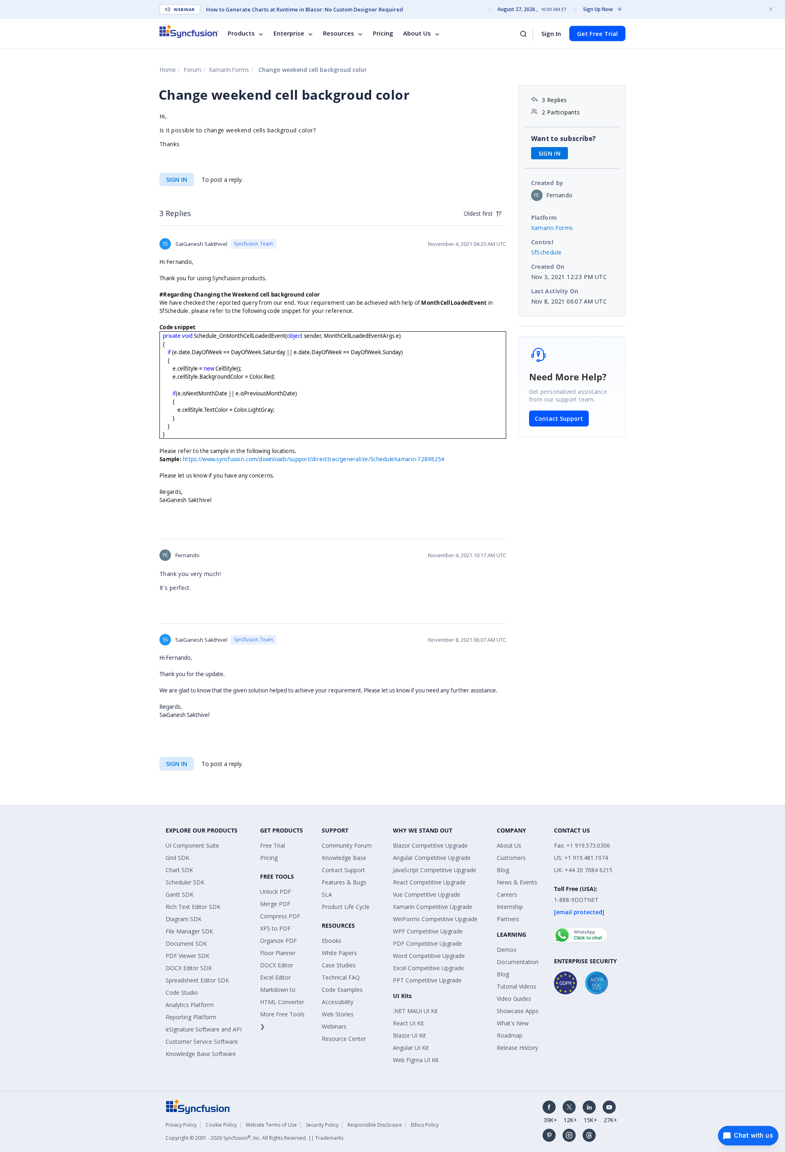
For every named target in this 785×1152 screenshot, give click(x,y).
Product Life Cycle (346, 907)
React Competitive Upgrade (429, 882)
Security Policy (322, 1124)
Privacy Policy (181, 1124)
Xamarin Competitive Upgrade (432, 907)
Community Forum (347, 845)
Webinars (334, 1026)
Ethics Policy (425, 1124)
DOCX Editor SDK (189, 968)
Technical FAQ (341, 977)
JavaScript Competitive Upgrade (434, 870)
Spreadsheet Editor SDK (197, 980)
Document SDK (186, 943)
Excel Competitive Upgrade (428, 968)
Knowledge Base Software (201, 1054)
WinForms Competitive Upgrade (435, 919)
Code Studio (182, 992)
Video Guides (514, 998)
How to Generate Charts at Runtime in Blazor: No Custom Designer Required (304, 9)
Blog (503, 870)
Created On (548, 266)
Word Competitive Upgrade (429, 956)
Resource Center (344, 1039)
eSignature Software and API (204, 1029)
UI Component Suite (192, 845)
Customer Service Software (202, 1041)
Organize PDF (278, 940)
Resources (338, 33)
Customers (511, 858)
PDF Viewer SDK (187, 956)
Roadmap (510, 1035)
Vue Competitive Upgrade (426, 894)
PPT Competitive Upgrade (427, 980)
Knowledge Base (344, 858)
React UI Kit (408, 1023)
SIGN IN (176, 179)
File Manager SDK (189, 931)
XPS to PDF (275, 928)
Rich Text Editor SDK (193, 907)
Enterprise (289, 33)
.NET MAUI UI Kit (415, 1011)
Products (241, 33)
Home (167, 70)
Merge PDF (275, 904)
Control (542, 242)
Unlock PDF (275, 891)
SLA (327, 894)
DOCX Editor (276, 965)
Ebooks (331, 940)
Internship (510, 907)
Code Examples (342, 989)
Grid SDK (177, 858)
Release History (517, 1048)
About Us (417, 33)
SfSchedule (546, 252)
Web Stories (338, 1014)
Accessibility (337, 1002)
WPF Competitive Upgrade (428, 931)
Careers (507, 894)
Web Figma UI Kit (416, 1060)
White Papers (339, 953)
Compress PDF (280, 916)
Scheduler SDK (185, 882)
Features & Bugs (344, 882)
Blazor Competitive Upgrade (430, 845)
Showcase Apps (517, 1011)
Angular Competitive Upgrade (432, 858)
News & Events (517, 882)
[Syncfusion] (198, 1106)
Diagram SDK (184, 919)
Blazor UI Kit (409, 1035)
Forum (192, 70)
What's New (513, 1023)
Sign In (551, 33)
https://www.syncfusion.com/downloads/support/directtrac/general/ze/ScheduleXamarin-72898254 (313, 459)
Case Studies (339, 965)
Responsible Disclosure (375, 1124)
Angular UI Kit (411, 1048)
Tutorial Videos (516, 986)
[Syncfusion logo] (189, 31)
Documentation (517, 962)
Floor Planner (278, 953)
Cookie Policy (221, 1124)
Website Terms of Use (271, 1124)
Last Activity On (555, 291)
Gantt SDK (179, 894)
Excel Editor (275, 977)
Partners (508, 919)
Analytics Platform (190, 1005)
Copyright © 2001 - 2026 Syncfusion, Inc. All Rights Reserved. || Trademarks (254, 1137)
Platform (544, 217)
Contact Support (559, 418)
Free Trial (272, 845)
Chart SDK (179, 870)
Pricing (383, 33)
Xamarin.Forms (229, 70)
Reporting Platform (191, 1017)
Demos (506, 949)
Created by (547, 183)
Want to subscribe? (563, 138)
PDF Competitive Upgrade (427, 943)
